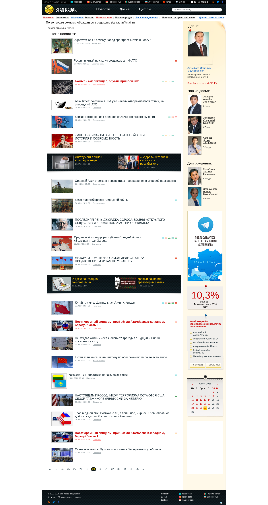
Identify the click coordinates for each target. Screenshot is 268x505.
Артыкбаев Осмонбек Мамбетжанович (199, 69)
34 (125, 469)
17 (192, 404)
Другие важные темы (211, 17)
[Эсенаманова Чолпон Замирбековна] (194, 205)
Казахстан (78, 2)
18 (197, 404)
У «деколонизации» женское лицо (85, 280)
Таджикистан (115, 2)
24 (62, 469)
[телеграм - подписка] (205, 279)
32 (112, 469)
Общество (77, 17)
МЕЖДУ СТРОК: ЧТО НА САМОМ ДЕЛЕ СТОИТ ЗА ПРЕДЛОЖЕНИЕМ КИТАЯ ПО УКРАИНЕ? (109, 259)
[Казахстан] (163, 81)
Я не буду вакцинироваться (207, 356)
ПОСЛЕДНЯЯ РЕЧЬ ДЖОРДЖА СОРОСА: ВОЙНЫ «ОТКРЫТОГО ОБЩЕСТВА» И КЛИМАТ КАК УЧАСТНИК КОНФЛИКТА (120, 221)
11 (197, 400)
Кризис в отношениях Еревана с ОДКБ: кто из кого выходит (115, 116)
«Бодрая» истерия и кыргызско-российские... (154, 160)
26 (74, 469)
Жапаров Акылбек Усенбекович (209, 99)
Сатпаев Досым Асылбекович (210, 140)
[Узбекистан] (176, 81)
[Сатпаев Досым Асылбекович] (194, 154)
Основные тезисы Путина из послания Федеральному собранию (118, 449)
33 (118, 469)
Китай (168, 2)
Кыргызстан (95, 2)
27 (80, 469)
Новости (165, 494)
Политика (48, 17)
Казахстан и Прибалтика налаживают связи (98, 374)
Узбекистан (153, 2)
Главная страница (56, 28)
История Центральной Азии (178, 17)
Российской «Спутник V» (206, 338)
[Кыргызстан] (166, 81)
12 (201, 400)
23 (56, 469)
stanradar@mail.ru (123, 22)
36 (137, 469)
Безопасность (104, 17)
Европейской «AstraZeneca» (200, 333)
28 (87, 469)
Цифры (164, 500)
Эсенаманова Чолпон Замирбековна (210, 191)
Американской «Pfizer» (205, 346)
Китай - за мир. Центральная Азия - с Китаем (105, 302)
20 (205, 404)
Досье (164, 497)
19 (201, 404)
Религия (89, 17)
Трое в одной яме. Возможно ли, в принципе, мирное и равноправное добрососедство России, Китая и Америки (122, 415)
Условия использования (69, 497)
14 (209, 400)
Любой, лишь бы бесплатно (201, 351)
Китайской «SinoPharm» (205, 342)
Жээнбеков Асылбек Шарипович (209, 172)
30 (100, 469)
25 (68, 469)
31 (106, 469)
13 (205, 400)
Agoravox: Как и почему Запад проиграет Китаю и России (112, 40)
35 (131, 469)
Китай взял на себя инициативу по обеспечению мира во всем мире (121, 357)
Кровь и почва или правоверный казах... (151, 280)
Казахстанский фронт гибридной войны (101, 199)
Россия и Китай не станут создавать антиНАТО (105, 60)
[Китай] (176, 61)
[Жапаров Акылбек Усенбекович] (194, 113)
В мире (182, 2)
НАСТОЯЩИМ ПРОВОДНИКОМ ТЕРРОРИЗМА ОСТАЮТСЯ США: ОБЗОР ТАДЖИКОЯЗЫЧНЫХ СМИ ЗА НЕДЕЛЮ (120, 397)
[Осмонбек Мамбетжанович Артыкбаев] (200, 47)
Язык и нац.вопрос (146, 17)
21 (209, 404)
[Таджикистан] (169, 81)
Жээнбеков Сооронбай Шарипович (209, 120)
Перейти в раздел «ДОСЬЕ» (202, 83)
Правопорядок (123, 17)
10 (192, 400)
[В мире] (176, 101)
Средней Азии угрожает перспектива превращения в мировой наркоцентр (125, 180)
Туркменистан (134, 2)
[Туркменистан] (173, 81)
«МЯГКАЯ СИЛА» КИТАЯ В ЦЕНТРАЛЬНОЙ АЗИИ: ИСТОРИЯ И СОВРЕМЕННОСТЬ (110, 137)
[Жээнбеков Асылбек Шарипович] (194, 184)
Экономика (62, 17)
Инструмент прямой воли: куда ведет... (88, 159)
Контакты (52, 497)
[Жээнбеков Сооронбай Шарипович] (194, 133)
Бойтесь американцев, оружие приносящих (107, 81)
